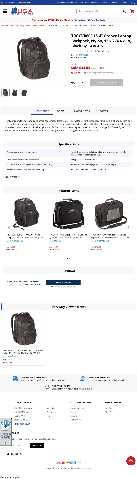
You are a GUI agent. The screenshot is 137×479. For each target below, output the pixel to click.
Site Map (109, 408)
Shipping (74, 412)
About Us (51, 408)
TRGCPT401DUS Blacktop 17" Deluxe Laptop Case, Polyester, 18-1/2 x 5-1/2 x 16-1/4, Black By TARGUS (110, 236)
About (124, 2)
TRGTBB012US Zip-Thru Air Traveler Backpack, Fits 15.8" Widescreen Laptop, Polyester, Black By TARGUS (24, 236)
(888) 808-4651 (24, 2)
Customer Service (78, 408)
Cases (34, 25)
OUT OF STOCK (106, 82)
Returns (73, 416)
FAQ (133, 2)
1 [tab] (67, 258)
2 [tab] (69, 258)
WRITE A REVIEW (63, 283)
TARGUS (42, 25)
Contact (114, 2)
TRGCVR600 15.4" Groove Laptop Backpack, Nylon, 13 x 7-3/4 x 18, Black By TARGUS (23, 351)
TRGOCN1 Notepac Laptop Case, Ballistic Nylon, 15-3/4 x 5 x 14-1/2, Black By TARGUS (68, 236)
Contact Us (51, 412)
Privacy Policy (76, 419)
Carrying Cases (23, 25)
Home (4, 25)
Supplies (12, 25)
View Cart (109, 412)
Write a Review (103, 51)
